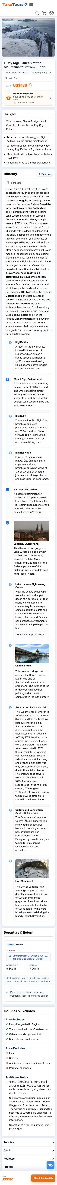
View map (46, 174)
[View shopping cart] (44, 13)
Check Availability (43, 1178)
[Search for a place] (37, 13)
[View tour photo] (28, 37)
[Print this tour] (11, 78)
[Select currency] (30, 85)
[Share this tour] (6, 78)
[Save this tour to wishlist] (16, 78)
